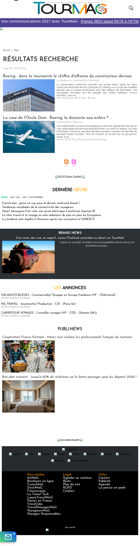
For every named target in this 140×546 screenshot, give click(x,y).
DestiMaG (34, 487)
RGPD (67, 487)
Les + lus (15, 197)
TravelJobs (35, 504)
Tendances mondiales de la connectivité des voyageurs (37, 207)
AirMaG (33, 478)
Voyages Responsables (44, 514)
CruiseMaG (35, 484)
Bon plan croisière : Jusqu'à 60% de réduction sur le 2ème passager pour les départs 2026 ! (69, 377)
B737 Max (80, 98)
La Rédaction (64, 80)
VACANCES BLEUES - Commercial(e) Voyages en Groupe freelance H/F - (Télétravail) (58, 295)
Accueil (6, 50)
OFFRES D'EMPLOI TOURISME (15, 298)
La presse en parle (112, 487)
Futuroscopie (36, 491)
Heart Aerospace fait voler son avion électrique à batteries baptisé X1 (48, 211)
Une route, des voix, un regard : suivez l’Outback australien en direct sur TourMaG (70, 238)
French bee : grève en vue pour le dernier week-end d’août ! (41, 203)
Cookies (68, 491)
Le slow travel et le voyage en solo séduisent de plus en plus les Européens (51, 215)
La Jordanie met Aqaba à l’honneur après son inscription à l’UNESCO (48, 219)
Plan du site (71, 484)
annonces (70, 288)
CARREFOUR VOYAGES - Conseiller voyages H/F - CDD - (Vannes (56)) (49, 312)
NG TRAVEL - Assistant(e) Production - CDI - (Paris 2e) (38, 304)
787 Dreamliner (65, 98)
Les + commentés (32, 197)
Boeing (91, 98)
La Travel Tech (38, 494)
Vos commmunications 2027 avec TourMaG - (70, 21)
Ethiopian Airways (97, 139)
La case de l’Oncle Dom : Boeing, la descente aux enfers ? (55, 118)
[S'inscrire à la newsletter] (8, 536)
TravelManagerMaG (42, 507)
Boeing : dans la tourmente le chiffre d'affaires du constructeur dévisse (67, 76)
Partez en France (39, 501)
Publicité (104, 481)
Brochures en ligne (40, 481)
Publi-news (70, 329)
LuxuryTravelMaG (40, 497)
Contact (104, 478)
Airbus (60, 139)
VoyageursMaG (38, 510)
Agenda (104, 484)
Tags (16, 50)
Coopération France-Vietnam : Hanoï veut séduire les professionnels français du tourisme (67, 337)
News (4, 197)
